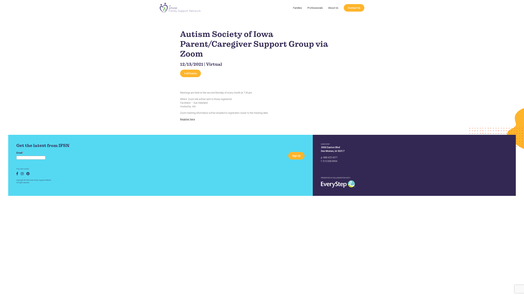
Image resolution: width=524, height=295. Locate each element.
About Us (333, 7)
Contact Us (354, 7)
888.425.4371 (330, 157)
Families (297, 7)
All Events (191, 73)
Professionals (315, 7)
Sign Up (296, 155)
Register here (187, 119)
